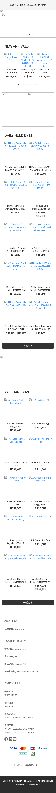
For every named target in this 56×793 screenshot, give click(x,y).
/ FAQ (11, 656)
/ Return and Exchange (21, 671)
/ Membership (15, 648)
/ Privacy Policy (16, 663)
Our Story (19, 628)
